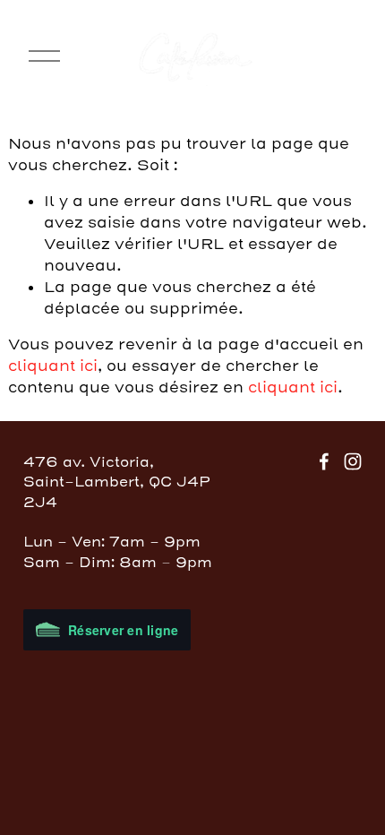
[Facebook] (324, 461)
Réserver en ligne (123, 630)
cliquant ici (53, 366)
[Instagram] (353, 461)
